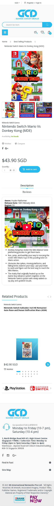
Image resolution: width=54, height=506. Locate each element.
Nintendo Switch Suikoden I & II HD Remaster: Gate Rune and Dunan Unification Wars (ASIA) (25, 309)
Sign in (38, 3)
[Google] (6, 148)
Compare (21, 143)
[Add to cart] (47, 364)
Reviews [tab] (27, 191)
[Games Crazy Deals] (27, 14)
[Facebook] (2, 148)
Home (4, 41)
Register (30, 3)
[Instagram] (8, 455)
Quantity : (6, 166)
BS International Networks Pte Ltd (25, 485)
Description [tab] (27, 185)
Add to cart (31, 169)
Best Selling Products (23, 41)
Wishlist (8, 143)
